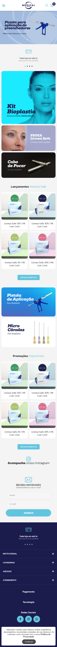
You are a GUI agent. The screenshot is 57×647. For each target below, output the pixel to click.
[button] (27, 39)
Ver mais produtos (28, 277)
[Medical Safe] (28, 5)
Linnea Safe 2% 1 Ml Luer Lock (15, 264)
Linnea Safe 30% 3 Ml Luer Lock (42, 264)
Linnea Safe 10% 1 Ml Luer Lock (14, 225)
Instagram (42, 463)
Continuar (29, 642)
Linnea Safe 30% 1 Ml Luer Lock (42, 225)
